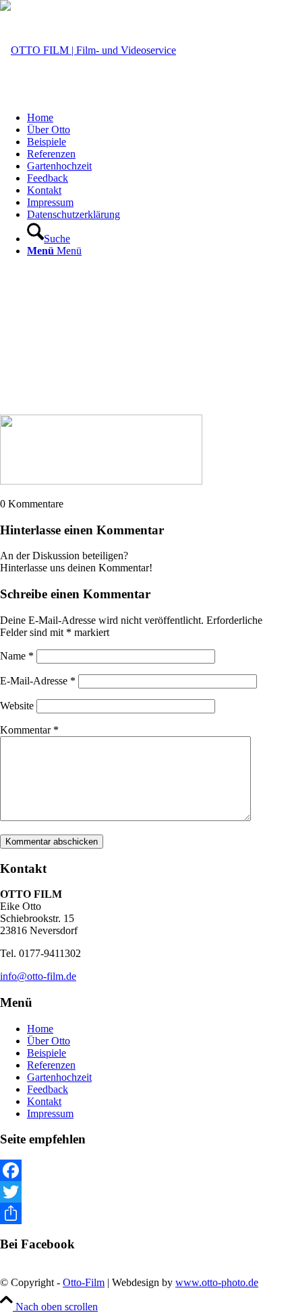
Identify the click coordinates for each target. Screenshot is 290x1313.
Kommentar (29, 730)
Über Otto (48, 1040)
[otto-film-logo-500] (88, 50)
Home (40, 1028)
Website (17, 705)
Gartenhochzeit (59, 1077)
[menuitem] (158, 118)
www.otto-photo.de (216, 1282)
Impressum (50, 1113)
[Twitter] (145, 1192)
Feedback (47, 1089)
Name (17, 656)
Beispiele (46, 1053)
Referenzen (51, 1065)
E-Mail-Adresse (38, 680)
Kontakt (44, 1101)
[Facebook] (145, 1170)
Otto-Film (84, 1282)
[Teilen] (145, 1213)
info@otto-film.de (38, 976)
